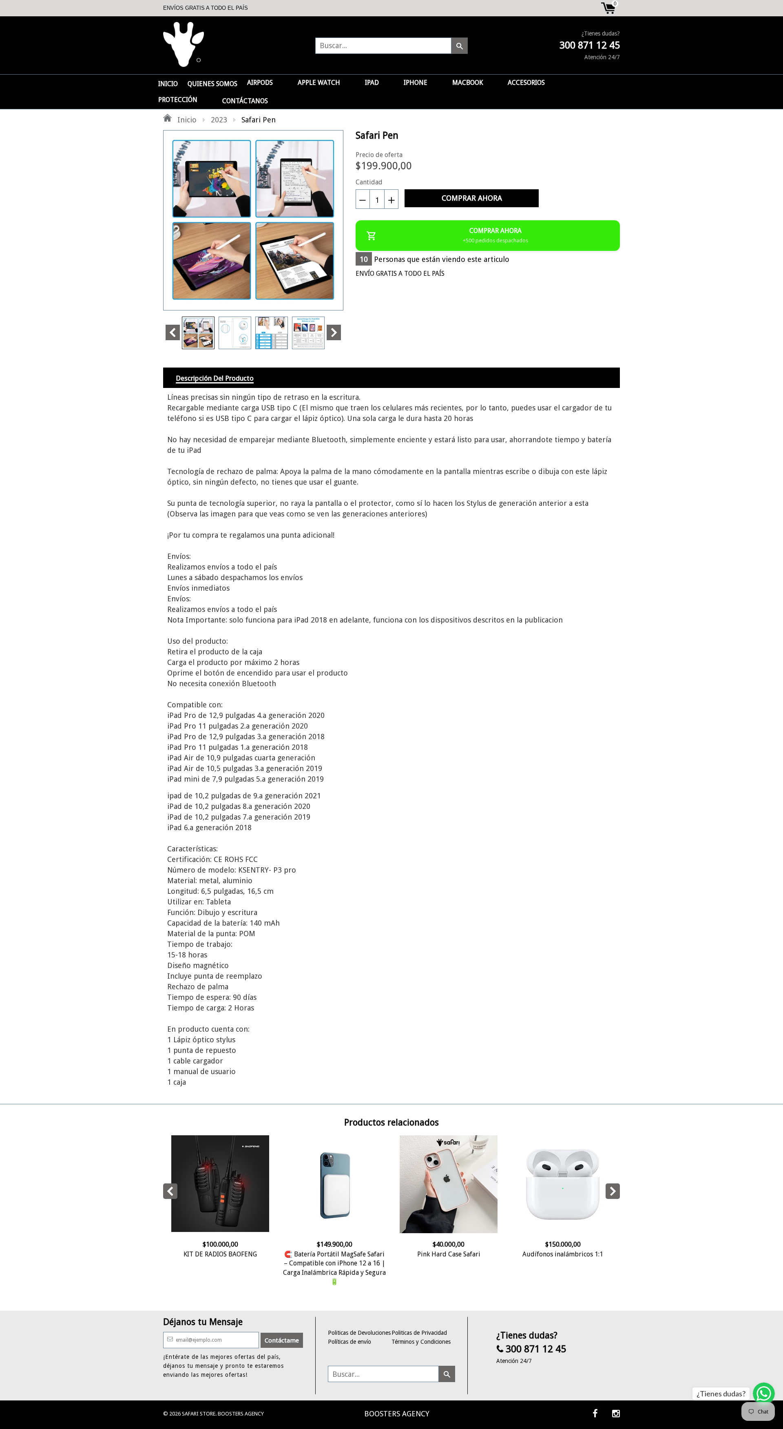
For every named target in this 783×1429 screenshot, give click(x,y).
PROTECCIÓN (177, 100)
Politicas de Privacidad (419, 1332)
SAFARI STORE (198, 1414)
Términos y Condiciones (421, 1341)
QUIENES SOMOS (212, 84)
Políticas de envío (349, 1341)
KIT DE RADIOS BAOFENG (220, 1254)
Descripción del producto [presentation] (215, 378)
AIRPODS (260, 82)
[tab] (215, 378)
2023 (219, 119)
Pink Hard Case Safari (448, 1254)
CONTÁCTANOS (245, 101)
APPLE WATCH (319, 82)
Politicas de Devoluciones (359, 1332)
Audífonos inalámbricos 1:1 (562, 1254)
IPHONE (415, 82)
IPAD (372, 82)
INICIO (168, 84)
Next (334, 332)
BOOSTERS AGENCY (396, 1413)
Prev (173, 332)
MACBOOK (467, 82)
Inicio (186, 119)
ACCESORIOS (526, 82)
